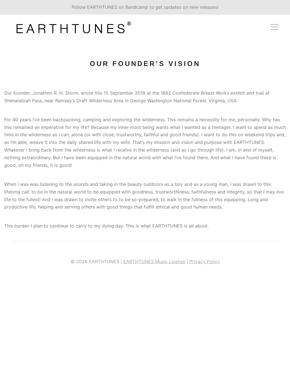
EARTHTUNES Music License (154, 261)
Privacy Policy (204, 261)
